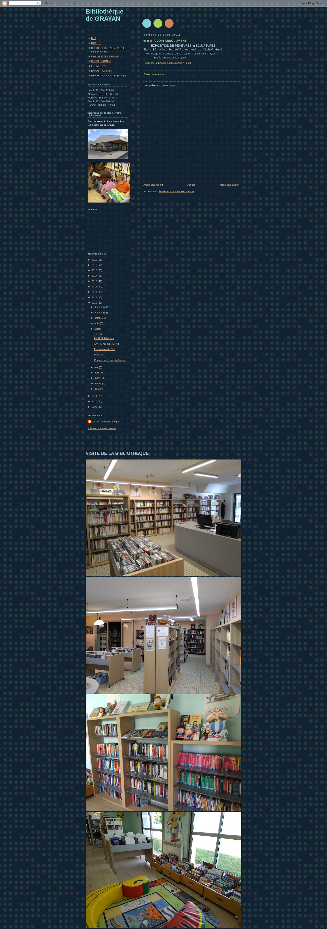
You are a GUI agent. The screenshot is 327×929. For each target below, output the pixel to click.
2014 (95, 292)
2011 (95, 396)
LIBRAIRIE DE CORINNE (105, 56)
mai (97, 367)
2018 (95, 270)
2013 (95, 297)
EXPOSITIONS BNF (102, 70)
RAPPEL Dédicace (104, 338)
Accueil (191, 184)
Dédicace (99, 354)
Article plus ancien (229, 184)
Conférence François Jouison (110, 360)
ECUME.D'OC (99, 66)
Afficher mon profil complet (102, 428)
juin (97, 334)
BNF (93, 38)
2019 (95, 265)
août (97, 323)
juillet (97, 328)
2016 (95, 281)
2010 (95, 401)
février (98, 383)
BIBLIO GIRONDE (101, 61)
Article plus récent (153, 184)
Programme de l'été (104, 349)
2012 (95, 302)
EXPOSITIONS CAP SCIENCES (108, 75)
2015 (95, 286)
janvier (98, 388)
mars (98, 378)
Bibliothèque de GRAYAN (104, 15)
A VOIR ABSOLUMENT (106, 344)
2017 (95, 275)
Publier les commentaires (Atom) (176, 191)
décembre (100, 307)
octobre (99, 318)
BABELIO (96, 43)
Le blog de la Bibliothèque (105, 421)
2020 (95, 259)
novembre (100, 312)
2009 (95, 406)
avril (97, 372)
